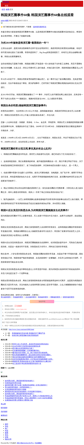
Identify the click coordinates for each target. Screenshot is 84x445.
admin (3, 20)
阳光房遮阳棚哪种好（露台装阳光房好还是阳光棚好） (32, 355)
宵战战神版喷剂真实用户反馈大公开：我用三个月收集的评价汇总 (28, 396)
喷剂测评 (4, 408)
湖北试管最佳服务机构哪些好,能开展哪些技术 (29, 357)
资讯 (6, 435)
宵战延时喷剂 (18, 297)
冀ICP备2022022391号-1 (25, 443)
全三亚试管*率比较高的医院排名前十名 (26, 363)
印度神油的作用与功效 (13, 383)
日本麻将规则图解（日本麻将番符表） (26, 350)
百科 (6, 426)
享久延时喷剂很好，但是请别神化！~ (18, 387)
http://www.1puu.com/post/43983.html (21, 329)
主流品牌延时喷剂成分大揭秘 (15, 389)
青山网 (3, 404)
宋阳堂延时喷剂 (68, 297)
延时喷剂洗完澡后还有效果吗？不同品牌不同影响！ (24, 391)
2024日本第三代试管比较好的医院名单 (26, 346)
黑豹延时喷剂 (55, 297)
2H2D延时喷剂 (30, 297)
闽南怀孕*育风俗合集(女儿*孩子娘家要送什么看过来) (31, 361)
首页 (6, 5)
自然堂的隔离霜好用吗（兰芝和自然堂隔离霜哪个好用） (32, 359)
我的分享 (8, 439)
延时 (6, 424)
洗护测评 (4, 411)
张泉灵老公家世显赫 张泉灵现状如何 (25, 335)
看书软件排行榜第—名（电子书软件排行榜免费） (30, 353)
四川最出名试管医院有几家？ (23, 348)
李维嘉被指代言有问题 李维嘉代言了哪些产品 (28, 333)
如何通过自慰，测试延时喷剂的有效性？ (19, 381)
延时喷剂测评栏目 (39, 27)
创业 (6, 430)
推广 (6, 428)
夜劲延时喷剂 (43, 297)
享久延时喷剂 (6, 297)
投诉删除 (38, 443)
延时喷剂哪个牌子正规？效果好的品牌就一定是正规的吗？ (26, 385)
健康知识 (4, 415)
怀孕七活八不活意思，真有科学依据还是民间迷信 (30, 344)
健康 (7, 9)
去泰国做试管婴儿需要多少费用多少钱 (19, 400)
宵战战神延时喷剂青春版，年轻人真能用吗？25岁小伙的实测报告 (28, 398)
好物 (6, 437)
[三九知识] (5, 2)
